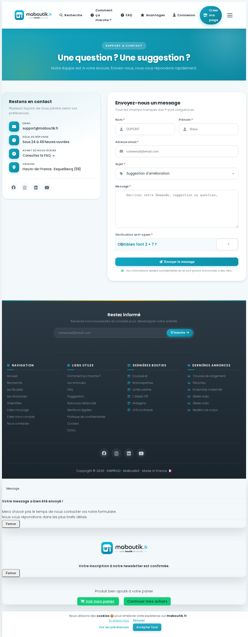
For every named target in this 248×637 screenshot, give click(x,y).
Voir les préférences (114, 627)
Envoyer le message (179, 262)
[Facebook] (13, 187)
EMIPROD (114, 470)
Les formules (76, 383)
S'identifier (14, 403)
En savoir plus (119, 620)
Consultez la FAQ (37, 155)
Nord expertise (142, 383)
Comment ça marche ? (84, 376)
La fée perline (141, 389)
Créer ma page (213, 15)
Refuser (139, 620)
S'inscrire (178, 332)
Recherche (14, 383)
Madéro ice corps (205, 410)
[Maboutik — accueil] (33, 15)
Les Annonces (17, 396)
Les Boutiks (15, 389)
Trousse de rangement (209, 376)
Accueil (12, 376)
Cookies (73, 423)
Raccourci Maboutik (81, 403)
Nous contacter (18, 423)
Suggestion (75, 396)
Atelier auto (201, 396)
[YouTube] (47, 187)
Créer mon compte (21, 417)
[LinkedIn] (35, 187)
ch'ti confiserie (142, 410)
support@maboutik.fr (40, 128)
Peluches (199, 383)
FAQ (70, 389)
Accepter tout (147, 627)
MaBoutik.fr (131, 470)
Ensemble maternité (207, 389)
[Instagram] (24, 187)
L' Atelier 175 (140, 396)
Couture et (139, 376)
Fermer (11, 524)
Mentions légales (79, 410)
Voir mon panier (99, 601)
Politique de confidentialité (86, 417)
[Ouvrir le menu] (230, 15)
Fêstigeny (139, 403)
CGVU (71, 430)
